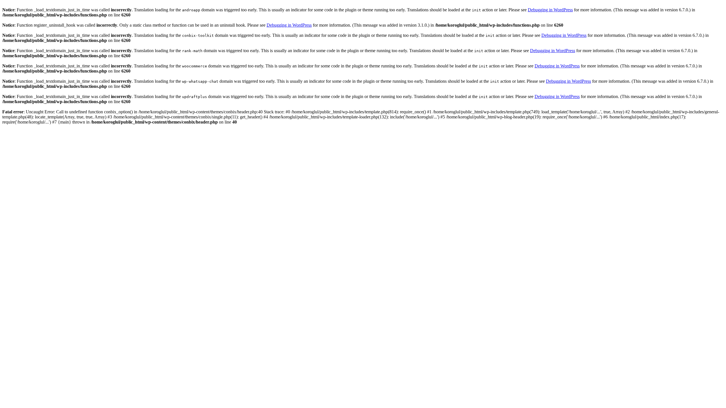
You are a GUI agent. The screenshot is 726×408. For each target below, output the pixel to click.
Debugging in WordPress (550, 9)
